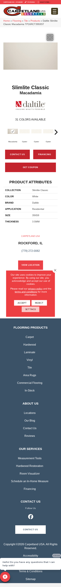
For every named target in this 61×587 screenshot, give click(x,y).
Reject (39, 302)
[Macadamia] (13, 131)
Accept (22, 302)
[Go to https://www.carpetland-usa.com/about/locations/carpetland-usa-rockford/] (30, 245)
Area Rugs (29, 375)
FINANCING (44, 154)
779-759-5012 (31, 2)
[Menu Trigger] (54, 11)
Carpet (30, 337)
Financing (30, 488)
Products (35, 21)
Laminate (29, 352)
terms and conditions (26, 291)
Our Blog (29, 420)
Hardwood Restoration (29, 466)
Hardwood (29, 344)
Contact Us (17, 154)
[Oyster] (24, 131)
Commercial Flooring (29, 382)
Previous (5, 130)
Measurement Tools (30, 458)
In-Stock (30, 390)
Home (6, 21)
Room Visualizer (30, 473)
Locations (30, 412)
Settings (30, 309)
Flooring (17, 21)
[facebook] (31, 517)
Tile (26, 21)
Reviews (29, 435)
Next (55, 130)
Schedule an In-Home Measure (29, 481)
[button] (30, 529)
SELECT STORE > (45, 2)
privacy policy (35, 288)
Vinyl (30, 359)
